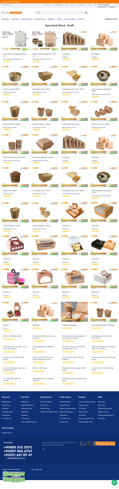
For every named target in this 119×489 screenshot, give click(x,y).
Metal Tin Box (83, 412)
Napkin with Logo (103, 412)
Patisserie (5, 19)
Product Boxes (40, 19)
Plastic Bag (101, 418)
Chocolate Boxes (7, 412)
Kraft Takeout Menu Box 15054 (73, 89)
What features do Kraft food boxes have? (101, 337)
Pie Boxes (5, 408)
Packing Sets (25, 402)
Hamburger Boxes (27, 408)
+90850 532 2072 (18, 447)
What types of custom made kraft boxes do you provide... (74, 337)
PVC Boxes (82, 408)
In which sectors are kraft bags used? (102, 369)
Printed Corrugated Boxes (68, 408)
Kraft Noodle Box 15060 (41, 124)
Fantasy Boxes (26, 19)
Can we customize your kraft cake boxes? (104, 358)
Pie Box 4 (6, 325)
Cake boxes (5, 405)
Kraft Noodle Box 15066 (70, 124)
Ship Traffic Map (36, 469)
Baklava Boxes (6, 402)
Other (59, 19)
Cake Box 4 (66, 259)
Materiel (51, 19)
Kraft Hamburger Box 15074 (43, 157)
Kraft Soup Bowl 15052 (11, 89)
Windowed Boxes (65, 402)
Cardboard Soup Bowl (105, 408)
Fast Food (15, 19)
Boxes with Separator (66, 412)
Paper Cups (101, 405)
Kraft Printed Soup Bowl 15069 (14, 157)
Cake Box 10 (66, 226)
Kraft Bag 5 (95, 54)
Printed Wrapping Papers (106, 415)
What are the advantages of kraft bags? (73, 369)
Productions (48, 5)
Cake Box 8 (66, 292)
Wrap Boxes (25, 412)
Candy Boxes (6, 415)
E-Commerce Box (65, 418)
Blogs (66, 5)
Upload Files (81, 5)
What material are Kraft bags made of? (43, 379)
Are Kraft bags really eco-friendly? (12, 379)
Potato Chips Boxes (27, 405)
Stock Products (70, 19)
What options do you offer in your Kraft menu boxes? (15, 347)
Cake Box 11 (96, 226)
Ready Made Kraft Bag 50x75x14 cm (44, 55)
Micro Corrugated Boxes (86, 418)
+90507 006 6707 (18, 451)
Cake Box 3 (37, 259)
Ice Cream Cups (7, 418)
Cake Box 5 (96, 259)
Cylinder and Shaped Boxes (49, 412)
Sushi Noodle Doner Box (29, 422)
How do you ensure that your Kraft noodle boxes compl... (43, 358)
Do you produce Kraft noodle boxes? (13, 358)
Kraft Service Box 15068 (100, 124)
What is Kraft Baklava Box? (12, 336)
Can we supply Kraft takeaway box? (43, 347)
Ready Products (7, 433)
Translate (112, 7)
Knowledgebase (58, 5)
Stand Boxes (63, 415)
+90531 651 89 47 (18, 455)
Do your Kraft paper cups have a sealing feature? (14, 369)
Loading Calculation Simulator (11, 469)
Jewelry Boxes (64, 422)
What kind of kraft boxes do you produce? (44, 337)
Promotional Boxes (46, 402)
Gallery (90, 5)
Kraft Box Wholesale (69, 325)
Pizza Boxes (25, 418)
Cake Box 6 (7, 292)
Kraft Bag (36, 325)
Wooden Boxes (84, 405)
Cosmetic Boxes (65, 405)
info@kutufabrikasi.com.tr (16, 458)
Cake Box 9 (96, 292)
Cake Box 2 (7, 259)
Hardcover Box (45, 408)
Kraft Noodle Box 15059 (11, 124)
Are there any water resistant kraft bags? (74, 379)
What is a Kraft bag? (40, 368)
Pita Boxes (24, 415)
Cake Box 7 (37, 292)
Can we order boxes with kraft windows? (73, 358)
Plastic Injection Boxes (86, 422)
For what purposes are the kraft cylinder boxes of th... (73, 347)
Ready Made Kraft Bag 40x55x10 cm (15, 55)
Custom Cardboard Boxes (87, 402)
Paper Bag (101, 402)
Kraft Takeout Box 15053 (41, 89)
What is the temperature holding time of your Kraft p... (103, 347)
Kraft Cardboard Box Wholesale (103, 325)
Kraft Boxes (82, 415)
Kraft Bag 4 (66, 54)
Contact (73, 5)
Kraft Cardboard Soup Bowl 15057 (101, 90)
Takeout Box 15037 (9, 190)
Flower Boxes (44, 405)
